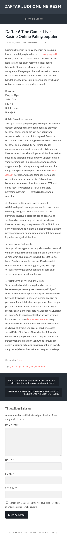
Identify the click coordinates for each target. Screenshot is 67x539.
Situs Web (11, 488)
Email (9, 474)
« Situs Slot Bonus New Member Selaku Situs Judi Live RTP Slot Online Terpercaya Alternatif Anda (31, 381)
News (19, 360)
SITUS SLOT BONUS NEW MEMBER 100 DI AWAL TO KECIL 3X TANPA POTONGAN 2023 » (33, 392)
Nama (9, 460)
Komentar (12, 425)
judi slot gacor (17, 366)
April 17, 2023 (12, 42)
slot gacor (29, 366)
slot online (40, 366)
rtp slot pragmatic (48, 53)
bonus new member (37, 319)
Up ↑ (55, 532)
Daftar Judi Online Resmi (33, 6)
